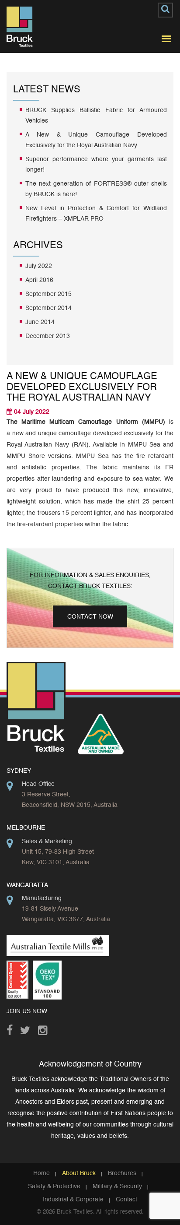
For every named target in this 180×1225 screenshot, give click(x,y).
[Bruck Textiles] (20, 27)
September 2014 (48, 308)
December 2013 (47, 336)
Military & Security (117, 1186)
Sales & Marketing (47, 841)
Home (41, 1173)
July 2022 (38, 266)
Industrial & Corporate (73, 1200)
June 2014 (40, 322)
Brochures (122, 1173)
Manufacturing (42, 898)
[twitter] (27, 1028)
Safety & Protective (54, 1186)
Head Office (38, 784)
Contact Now (90, 617)
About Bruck (79, 1173)
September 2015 (48, 294)
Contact (126, 1200)
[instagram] (45, 1028)
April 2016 (39, 280)
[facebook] (13, 1028)
